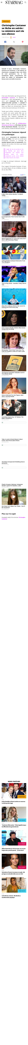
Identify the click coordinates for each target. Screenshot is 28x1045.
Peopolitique (22, 796)
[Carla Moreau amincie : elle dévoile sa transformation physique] (14, 885)
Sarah (14, 37)
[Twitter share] (14, 42)
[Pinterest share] (22, 42)
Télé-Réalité (22, 820)
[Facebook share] (5, 42)
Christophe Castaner (8, 97)
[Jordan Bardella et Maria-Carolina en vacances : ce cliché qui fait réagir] (14, 790)
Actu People (22, 843)
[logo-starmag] (14, 2)
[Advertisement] (14, 15)
